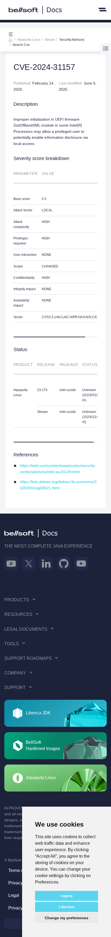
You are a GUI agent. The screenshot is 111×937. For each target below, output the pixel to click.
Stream (49, 40)
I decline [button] (66, 907)
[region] (55, 251)
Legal (13, 895)
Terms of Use (20, 870)
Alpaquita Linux (28, 40)
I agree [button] (66, 896)
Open (11, 34)
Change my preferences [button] (66, 918)
